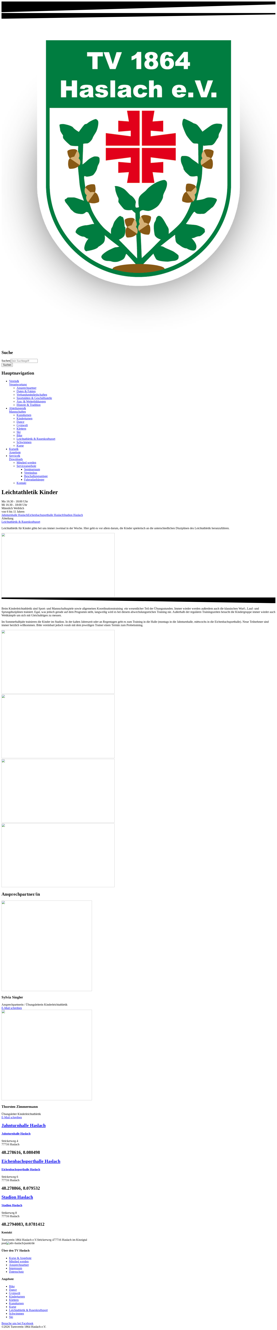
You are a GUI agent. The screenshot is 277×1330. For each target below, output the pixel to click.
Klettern (21, 428)
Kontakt (21, 483)
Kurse (20, 445)
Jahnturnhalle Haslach (15, 515)
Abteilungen (17, 410)
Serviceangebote (26, 466)
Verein (18, 382)
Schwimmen (24, 442)
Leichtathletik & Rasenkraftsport (36, 438)
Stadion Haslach (73, 515)
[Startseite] (138, 344)
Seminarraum (32, 469)
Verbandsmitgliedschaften (32, 394)
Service (16, 457)
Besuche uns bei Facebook (17, 1323)
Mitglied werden (26, 462)
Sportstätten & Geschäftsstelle (34, 398)
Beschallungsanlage (36, 476)
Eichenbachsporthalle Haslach (46, 515)
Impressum (15, 1268)
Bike (19, 435)
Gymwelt (22, 425)
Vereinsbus (30, 472)
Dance (20, 421)
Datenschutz (16, 1271)
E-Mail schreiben (12, 1008)
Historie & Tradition (29, 404)
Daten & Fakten (26, 391)
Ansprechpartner (26, 387)
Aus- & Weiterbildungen (31, 401)
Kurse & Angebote (20, 1258)
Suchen (6, 360)
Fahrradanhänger (34, 479)
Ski (19, 432)
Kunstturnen (24, 415)
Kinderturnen (24, 418)
